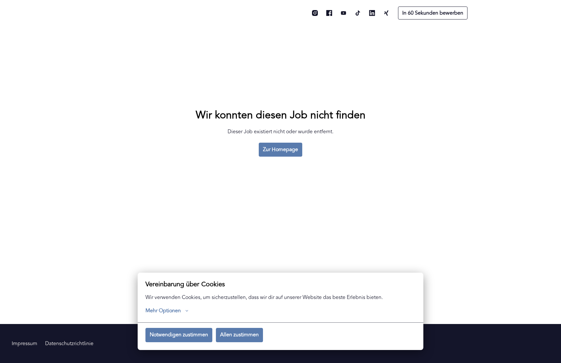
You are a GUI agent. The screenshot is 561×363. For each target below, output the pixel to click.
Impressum (24, 343)
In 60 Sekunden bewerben (432, 13)
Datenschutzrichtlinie (69, 343)
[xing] (386, 12)
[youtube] (343, 12)
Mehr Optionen (163, 311)
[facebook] (329, 12)
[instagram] (314, 12)
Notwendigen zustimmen (179, 335)
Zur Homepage (280, 149)
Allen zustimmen (239, 335)
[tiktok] (357, 12)
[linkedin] (372, 12)
